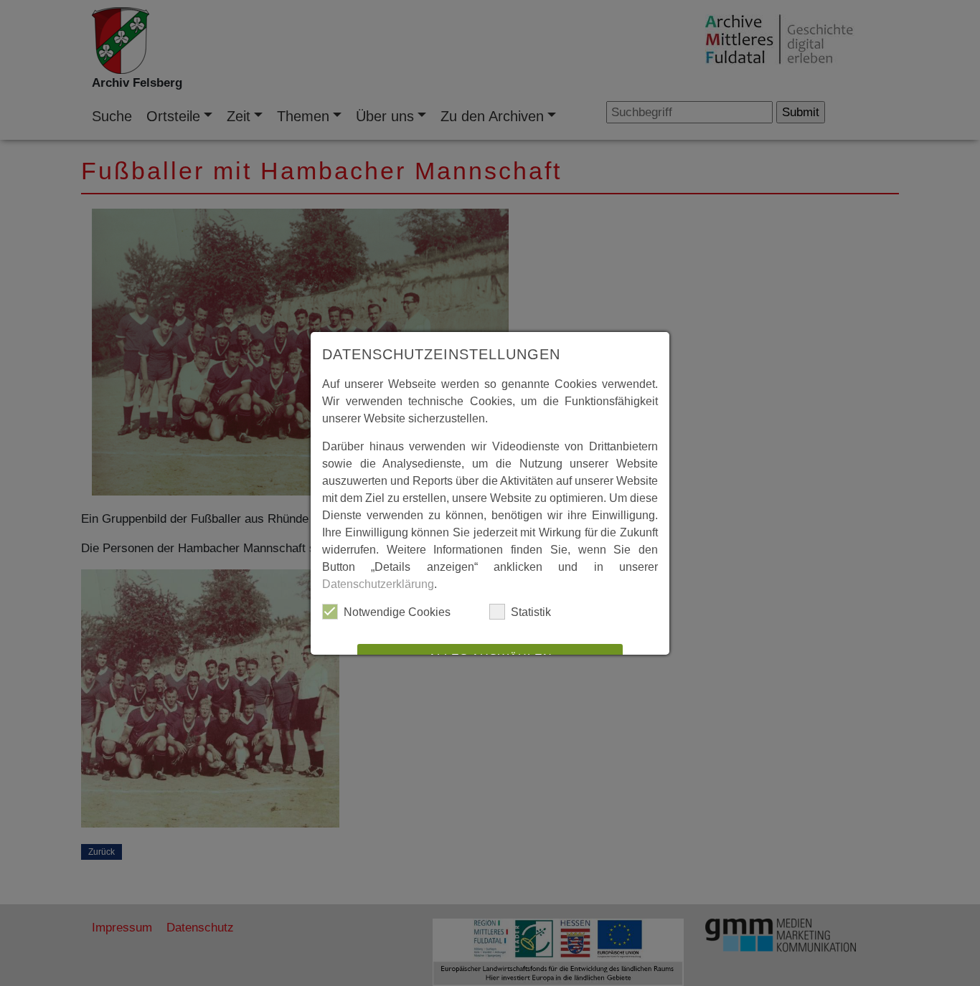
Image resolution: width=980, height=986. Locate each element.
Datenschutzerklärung (378, 584)
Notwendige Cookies (397, 612)
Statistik (531, 612)
